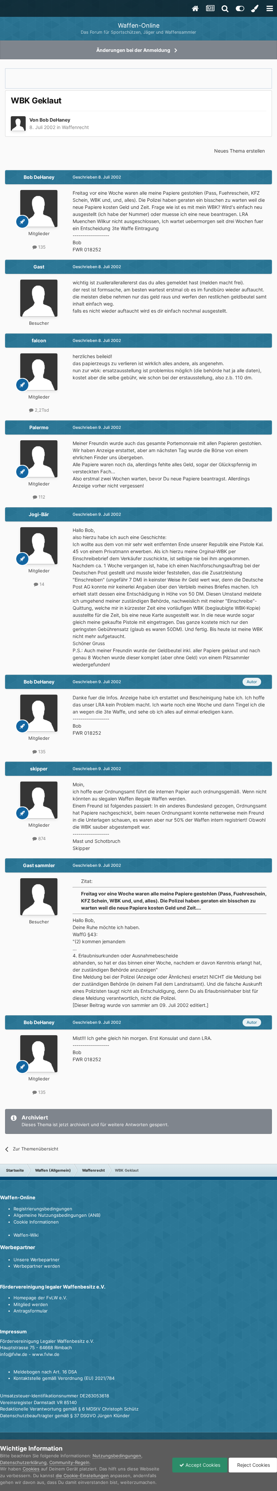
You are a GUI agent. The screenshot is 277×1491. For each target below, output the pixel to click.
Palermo (39, 427)
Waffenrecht (75, 127)
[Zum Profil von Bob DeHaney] (18, 123)
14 (41, 584)
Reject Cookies (253, 1465)
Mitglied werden (31, 1304)
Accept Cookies (202, 1465)
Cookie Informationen (36, 1222)
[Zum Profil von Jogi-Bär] (38, 545)
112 (41, 497)
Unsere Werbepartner (36, 1259)
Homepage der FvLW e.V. (40, 1297)
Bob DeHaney (55, 120)
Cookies (31, 1468)
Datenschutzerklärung (23, 1462)
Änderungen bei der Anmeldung (133, 50)
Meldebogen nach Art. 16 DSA (45, 1371)
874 (41, 838)
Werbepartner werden (37, 1266)
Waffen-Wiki (26, 1235)
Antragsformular (31, 1310)
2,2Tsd (41, 410)
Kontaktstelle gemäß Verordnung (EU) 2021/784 (64, 1378)
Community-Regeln (69, 1462)
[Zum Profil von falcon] (38, 371)
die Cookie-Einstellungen (82, 1475)
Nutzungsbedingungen (117, 1455)
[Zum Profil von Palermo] (38, 458)
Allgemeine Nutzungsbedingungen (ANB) (57, 1215)
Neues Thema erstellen (239, 151)
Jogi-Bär (39, 514)
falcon (39, 340)
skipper (39, 768)
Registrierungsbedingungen (43, 1208)
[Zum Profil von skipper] (38, 800)
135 (41, 247)
